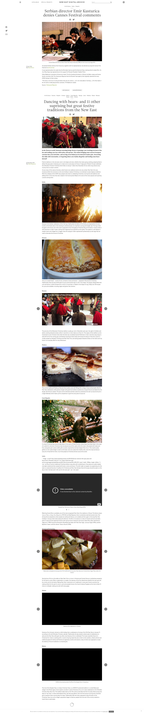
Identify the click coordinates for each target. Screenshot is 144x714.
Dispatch (77, 6)
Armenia (63, 95)
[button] (105, 308)
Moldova (89, 95)
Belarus (68, 95)
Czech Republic (74, 95)
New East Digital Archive (72, 2)
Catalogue (35, 2)
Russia (68, 97)
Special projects (46, 2)
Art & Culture (67, 6)
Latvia (84, 95)
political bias (51, 68)
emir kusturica (66, 90)
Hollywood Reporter (51, 85)
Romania (98, 95)
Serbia (73, 6)
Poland (93, 95)
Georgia (80, 95)
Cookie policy (105, 711)
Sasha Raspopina (32, 164)
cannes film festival (77, 90)
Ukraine (76, 97)
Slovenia (54, 95)
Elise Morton (31, 67)
